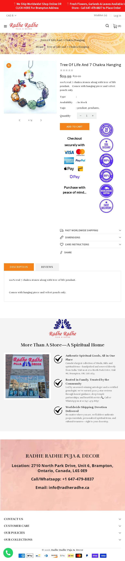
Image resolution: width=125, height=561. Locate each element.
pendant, (82, 108)
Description (19, 267)
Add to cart (75, 126)
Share (68, 252)
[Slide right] (41, 120)
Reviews (47, 267)
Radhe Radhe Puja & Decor (67, 550)
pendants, (93, 108)
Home (40, 46)
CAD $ (10, 15)
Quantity (65, 115)
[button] (5, 27)
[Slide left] (19, 120)
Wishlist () (100, 15)
